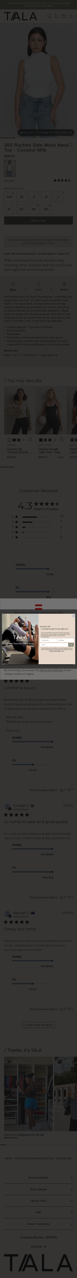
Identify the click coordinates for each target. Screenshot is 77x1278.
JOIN (71, 645)
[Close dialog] (73, 615)
